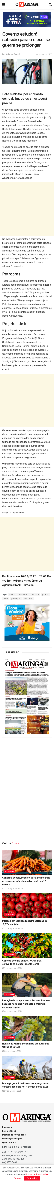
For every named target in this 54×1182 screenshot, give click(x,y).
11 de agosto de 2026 (13, 928)
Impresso (7, 1127)
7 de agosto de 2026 (13, 968)
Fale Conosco (9, 1131)
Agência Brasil (13, 54)
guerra (45, 595)
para (6, 599)
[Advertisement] (27, 209)
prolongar (16, 599)
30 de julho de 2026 (12, 1051)
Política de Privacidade (14, 1135)
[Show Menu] (3, 4)
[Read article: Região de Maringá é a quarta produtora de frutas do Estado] (27, 1028)
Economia (9, 872)
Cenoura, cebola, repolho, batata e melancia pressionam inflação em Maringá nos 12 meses (26, 881)
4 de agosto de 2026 (13, 1011)
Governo (35, 595)
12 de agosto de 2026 (13, 888)
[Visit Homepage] (27, 4)
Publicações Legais (12, 1138)
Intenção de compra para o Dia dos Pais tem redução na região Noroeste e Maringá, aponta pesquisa (26, 1004)
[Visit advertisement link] (27, 19)
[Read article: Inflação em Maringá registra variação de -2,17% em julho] (27, 905)
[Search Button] (50, 4)
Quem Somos (9, 1142)
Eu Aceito (32, 1178)
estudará (23, 595)
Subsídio (28, 599)
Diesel (12, 595)
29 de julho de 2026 (12, 1091)
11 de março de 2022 (43, 54)
